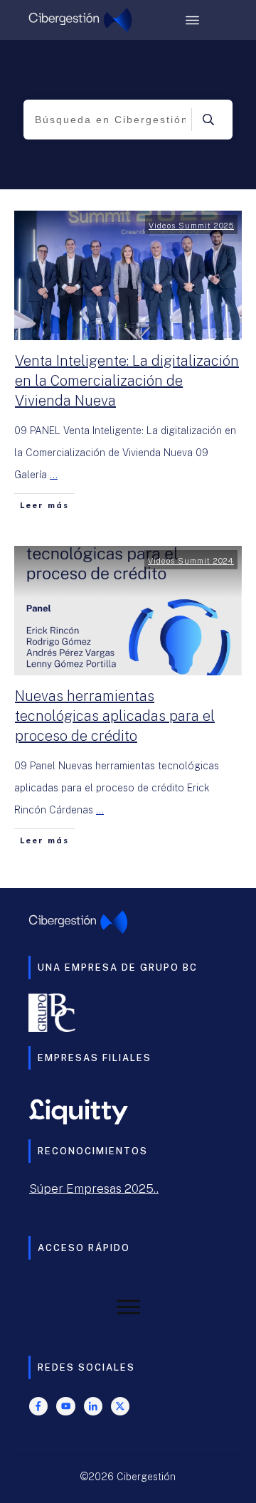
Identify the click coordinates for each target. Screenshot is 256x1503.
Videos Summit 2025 (191, 225)
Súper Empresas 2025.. (94, 1188)
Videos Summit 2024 (191, 561)
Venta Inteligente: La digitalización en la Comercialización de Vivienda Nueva (127, 380)
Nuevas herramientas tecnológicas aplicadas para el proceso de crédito (115, 715)
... (54, 474)
